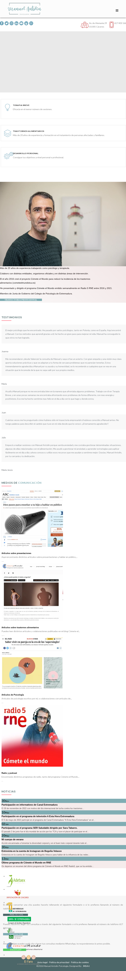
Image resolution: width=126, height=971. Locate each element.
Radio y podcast (9, 773)
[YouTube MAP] (21, 23)
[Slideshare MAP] (26, 23)
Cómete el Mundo (45, 288)
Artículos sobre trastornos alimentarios (20, 627)
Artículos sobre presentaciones (16, 553)
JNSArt (86, 966)
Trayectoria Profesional (21, 300)
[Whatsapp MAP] (31, 23)
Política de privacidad (59, 962)
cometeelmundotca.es (24, 283)
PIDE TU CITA (16, 915)
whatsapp (15, 950)
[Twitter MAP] (7, 23)
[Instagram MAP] (12, 23)
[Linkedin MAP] (16, 23)
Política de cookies (80, 962)
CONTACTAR (16, 934)
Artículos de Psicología (13, 695)
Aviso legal (42, 962)
